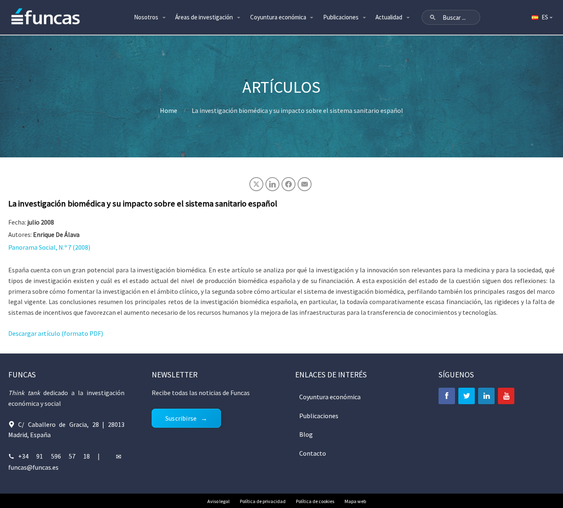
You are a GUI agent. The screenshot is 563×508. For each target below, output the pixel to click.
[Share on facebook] (289, 184)
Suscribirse (181, 418)
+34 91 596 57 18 (54, 456)
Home (168, 110)
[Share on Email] (305, 184)
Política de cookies (315, 501)
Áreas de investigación (204, 17)
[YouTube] (506, 396)
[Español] (541, 17)
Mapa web (355, 501)
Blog (306, 434)
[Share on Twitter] (256, 184)
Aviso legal (218, 501)
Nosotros (146, 17)
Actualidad (388, 17)
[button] (432, 17)
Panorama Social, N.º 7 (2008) (49, 247)
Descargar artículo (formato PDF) (55, 333)
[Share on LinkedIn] (272, 184)
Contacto (312, 453)
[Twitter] (466, 396)
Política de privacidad (263, 501)
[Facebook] (447, 396)
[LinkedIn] (486, 396)
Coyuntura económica (278, 17)
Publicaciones (341, 17)
